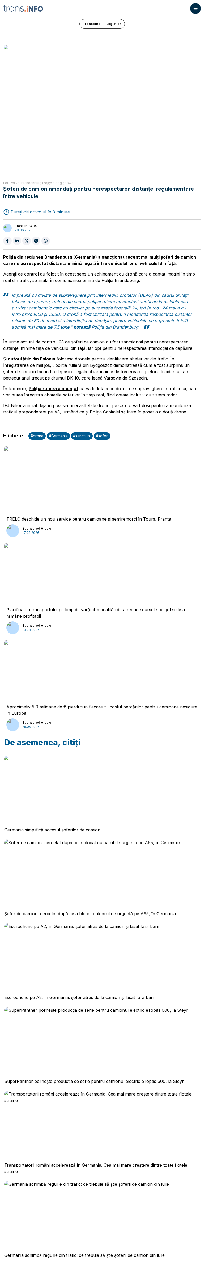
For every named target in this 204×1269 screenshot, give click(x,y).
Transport (91, 24)
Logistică (113, 24)
